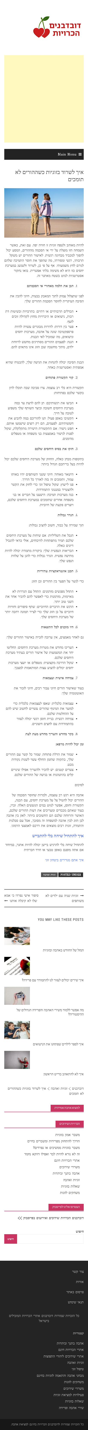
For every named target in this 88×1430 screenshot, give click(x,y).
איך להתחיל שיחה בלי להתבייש (58, 835)
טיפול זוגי (78, 1369)
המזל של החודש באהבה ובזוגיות (63, 950)
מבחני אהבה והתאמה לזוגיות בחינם (60, 1376)
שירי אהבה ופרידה (71, 1408)
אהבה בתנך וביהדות (66, 1173)
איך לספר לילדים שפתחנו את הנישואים (58, 1044)
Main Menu (67, 154)
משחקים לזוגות (70, 1193)
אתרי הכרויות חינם (67, 1160)
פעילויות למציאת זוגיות (69, 1395)
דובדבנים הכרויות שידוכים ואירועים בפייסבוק (53, 1218)
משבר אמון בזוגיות (67, 1135)
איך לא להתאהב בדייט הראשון (64, 1074)
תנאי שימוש (76, 1302)
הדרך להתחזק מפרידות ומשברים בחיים (53, 1141)
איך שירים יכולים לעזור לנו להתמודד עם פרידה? (53, 980)
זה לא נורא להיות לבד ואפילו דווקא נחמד (52, 1154)
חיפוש (80, 1232)
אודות (80, 1282)
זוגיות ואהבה (49, 874)
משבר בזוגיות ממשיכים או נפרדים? (56, 1148)
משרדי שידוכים (69, 1167)
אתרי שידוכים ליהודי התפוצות (64, 1356)
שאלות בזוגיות (70, 1186)
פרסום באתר (75, 1292)
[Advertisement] (44, 99)
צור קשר (78, 1272)
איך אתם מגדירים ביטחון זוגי (64, 860)
